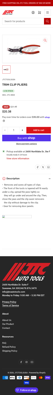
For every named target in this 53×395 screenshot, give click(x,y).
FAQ (4, 343)
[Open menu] (47, 12)
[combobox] (26, 21)
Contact (6, 328)
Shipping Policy (9, 351)
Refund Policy (9, 347)
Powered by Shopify (37, 373)
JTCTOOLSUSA (8, 79)
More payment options (26, 144)
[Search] (47, 21)
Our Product (8, 324)
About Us (6, 320)
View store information (17, 158)
